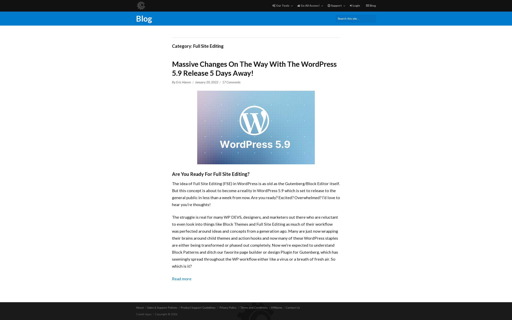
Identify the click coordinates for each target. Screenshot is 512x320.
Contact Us (293, 307)
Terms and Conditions (254, 307)
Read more (181, 278)
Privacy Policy (227, 307)
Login (356, 5)
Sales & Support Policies (162, 307)
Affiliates (276, 307)
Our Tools (282, 5)
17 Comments (231, 82)
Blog (372, 5)
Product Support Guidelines (198, 307)
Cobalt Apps (144, 314)
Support (336, 5)
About (140, 307)
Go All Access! (310, 5)
